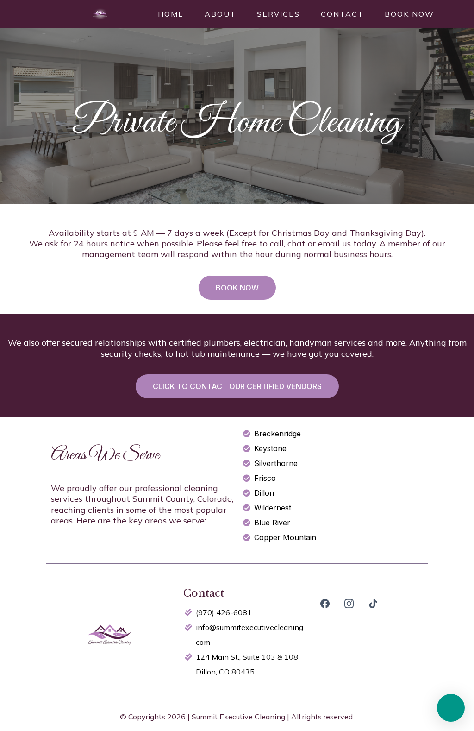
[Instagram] (349, 604)
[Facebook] (325, 604)
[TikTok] (373, 604)
